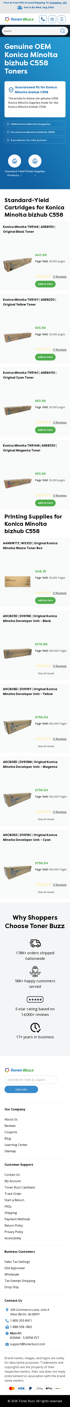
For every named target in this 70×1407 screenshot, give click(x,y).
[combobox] (35, 31)
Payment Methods (17, 1219)
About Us (11, 1119)
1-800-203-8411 (21, 1320)
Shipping (10, 1213)
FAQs (8, 1206)
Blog (7, 1138)
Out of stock (46, 673)
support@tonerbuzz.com (27, 1344)
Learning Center (15, 1145)
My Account (12, 1181)
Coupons (10, 1132)
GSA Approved (14, 1268)
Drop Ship (11, 1287)
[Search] (62, 31)
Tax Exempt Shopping (19, 1281)
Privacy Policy (13, 1232)
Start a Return (14, 1200)
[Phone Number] (43, 19)
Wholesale (11, 1274)
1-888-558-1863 (21, 1327)
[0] (52, 19)
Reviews (10, 1126)
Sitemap (10, 1151)
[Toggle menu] (62, 19)
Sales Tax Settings (17, 1262)
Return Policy (13, 1225)
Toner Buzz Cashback (19, 1187)
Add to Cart (45, 284)
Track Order (12, 1194)
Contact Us (12, 1175)
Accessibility (12, 1238)
